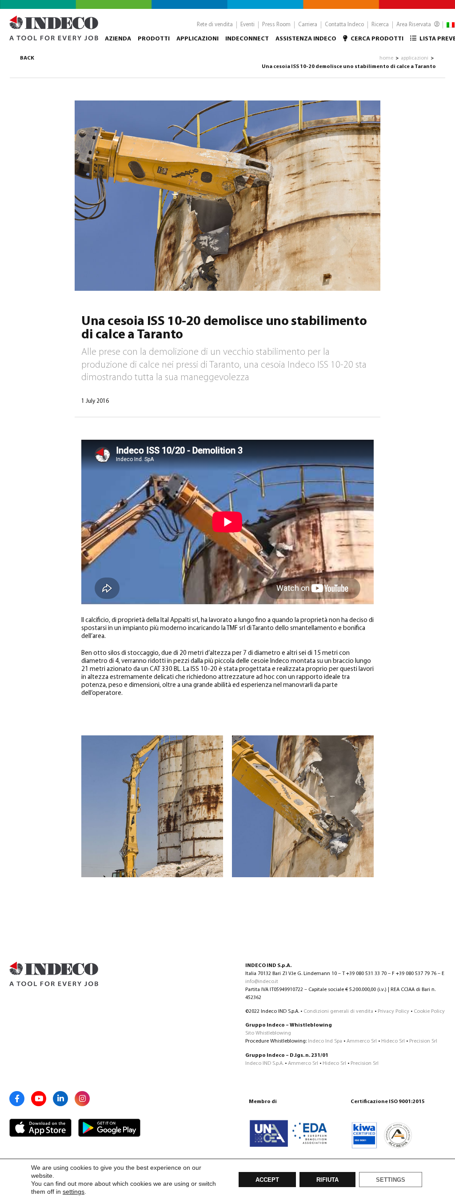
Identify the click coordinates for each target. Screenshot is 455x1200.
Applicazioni (197, 39)
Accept (267, 1180)
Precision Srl (423, 1041)
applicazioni (414, 58)
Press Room (276, 25)
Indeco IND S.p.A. (264, 1063)
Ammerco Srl (362, 1041)
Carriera (307, 25)
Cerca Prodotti (376, 39)
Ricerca (380, 25)
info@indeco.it (261, 981)
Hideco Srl (393, 1041)
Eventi (247, 25)
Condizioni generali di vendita (338, 1011)
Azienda (118, 39)
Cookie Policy (429, 1011)
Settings (390, 1180)
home (386, 58)
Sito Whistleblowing (268, 1033)
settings (73, 1191)
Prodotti (154, 39)
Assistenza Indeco (305, 39)
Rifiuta (327, 1180)
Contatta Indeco (344, 25)
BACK (27, 58)
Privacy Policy (393, 1011)
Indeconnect (247, 39)
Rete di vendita (215, 25)
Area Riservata (414, 25)
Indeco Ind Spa (325, 1041)
